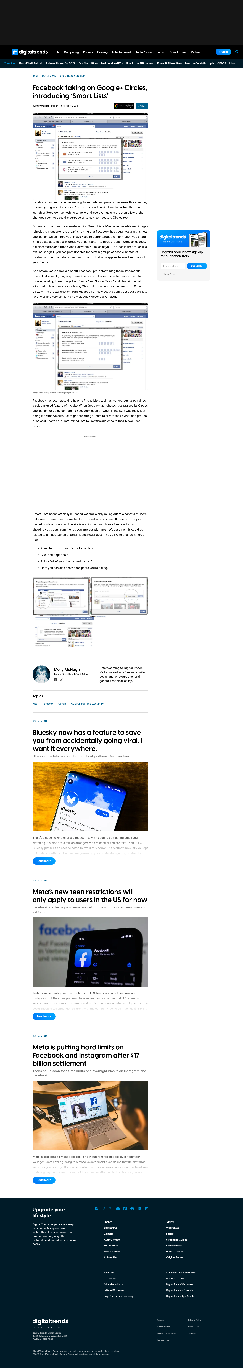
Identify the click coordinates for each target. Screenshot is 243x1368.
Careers (160, 1320)
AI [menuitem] (58, 52)
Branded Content (175, 1278)
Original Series (174, 1257)
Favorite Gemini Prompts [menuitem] (199, 63)
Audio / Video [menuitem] (144, 52)
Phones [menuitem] (88, 52)
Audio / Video (112, 1240)
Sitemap (192, 1333)
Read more (44, 861)
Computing (110, 1228)
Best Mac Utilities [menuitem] (88, 63)
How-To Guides (175, 1251)
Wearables (172, 1228)
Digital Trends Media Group (52, 1354)
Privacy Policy (168, 274)
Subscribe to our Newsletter (181, 1272)
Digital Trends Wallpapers (179, 1284)
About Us (109, 1272)
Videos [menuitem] (195, 52)
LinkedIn (139, 1208)
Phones (108, 1222)
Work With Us (163, 1326)
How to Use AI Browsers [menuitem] (139, 63)
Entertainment (112, 1251)
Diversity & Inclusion (167, 1333)
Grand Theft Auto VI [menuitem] (30, 63)
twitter (61, 679)
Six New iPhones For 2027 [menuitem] (60, 63)
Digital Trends (23, 56)
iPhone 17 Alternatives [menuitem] (169, 63)
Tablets (170, 1222)
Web (35, 703)
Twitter (111, 1208)
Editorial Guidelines (114, 1290)
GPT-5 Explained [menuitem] (226, 63)
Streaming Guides (176, 1240)
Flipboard (146, 1208)
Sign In (223, 52)
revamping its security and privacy (90, 202)
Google (62, 703)
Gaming (108, 1234)
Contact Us (110, 1278)
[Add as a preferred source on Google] (124, 106)
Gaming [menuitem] (102, 52)
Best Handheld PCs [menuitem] (112, 63)
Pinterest (132, 1208)
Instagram (103, 1208)
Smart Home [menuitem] (178, 52)
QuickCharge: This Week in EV (87, 703)
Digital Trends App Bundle (180, 1296)
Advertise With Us (113, 1284)
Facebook (48, 703)
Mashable (112, 226)
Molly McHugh (42, 105)
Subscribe (197, 266)
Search (237, 52)
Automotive (110, 1257)
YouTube (118, 1208)
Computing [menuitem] (71, 52)
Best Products (174, 1246)
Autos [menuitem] (161, 52)
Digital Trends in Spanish (179, 1290)
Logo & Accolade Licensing (118, 1296)
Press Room (193, 1326)
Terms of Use (163, 1340)
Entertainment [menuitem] (121, 52)
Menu (6, 52)
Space (170, 1234)
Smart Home (111, 1246)
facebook (55, 679)
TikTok (125, 1208)
